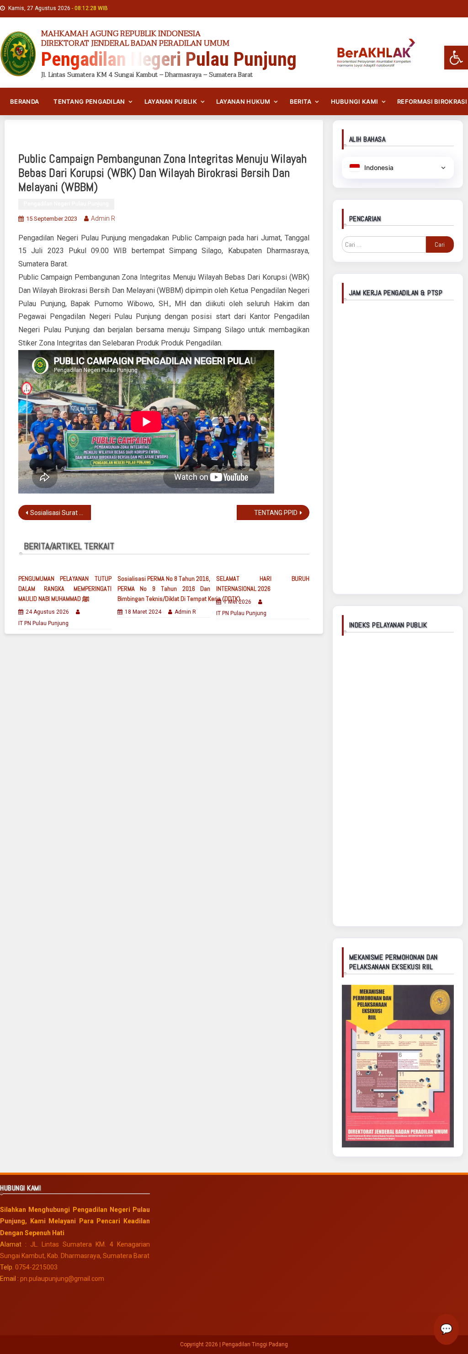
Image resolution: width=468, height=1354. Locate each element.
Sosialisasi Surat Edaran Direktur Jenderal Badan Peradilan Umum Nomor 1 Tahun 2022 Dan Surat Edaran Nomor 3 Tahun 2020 (60, 512)
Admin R (103, 218)
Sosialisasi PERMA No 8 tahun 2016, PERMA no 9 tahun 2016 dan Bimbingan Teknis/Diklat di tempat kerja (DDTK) (163, 588)
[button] (456, 57)
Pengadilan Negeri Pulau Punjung (66, 204)
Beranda (24, 101)
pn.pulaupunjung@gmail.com (62, 1278)
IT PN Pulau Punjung (43, 623)
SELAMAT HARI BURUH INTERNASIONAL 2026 (262, 583)
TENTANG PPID (276, 512)
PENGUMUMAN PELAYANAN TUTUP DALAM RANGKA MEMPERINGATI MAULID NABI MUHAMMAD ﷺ (64, 588)
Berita (301, 101)
